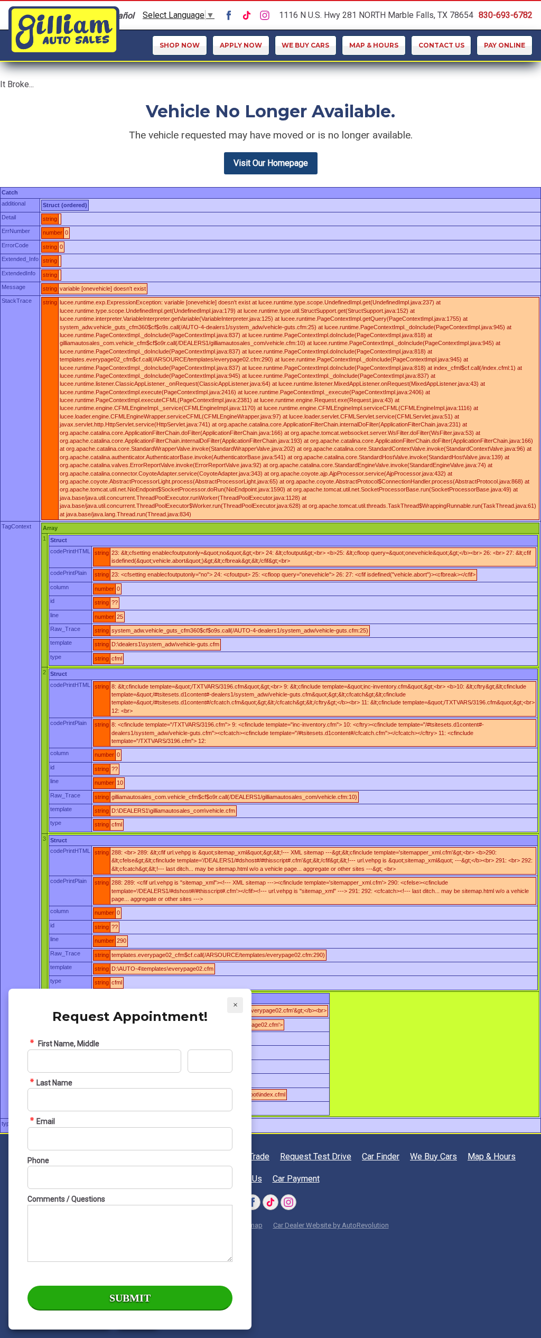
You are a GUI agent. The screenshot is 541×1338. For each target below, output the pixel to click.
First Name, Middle (67, 1043)
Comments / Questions (66, 1199)
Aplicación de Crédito (292, 113)
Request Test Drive (292, 156)
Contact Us (441, 45)
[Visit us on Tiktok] (247, 15)
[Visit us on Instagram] (265, 15)
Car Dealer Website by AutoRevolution (331, 1225)
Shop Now (180, 45)
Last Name (54, 1083)
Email (45, 1121)
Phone (38, 1160)
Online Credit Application (292, 88)
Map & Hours (373, 45)
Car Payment (296, 1179)
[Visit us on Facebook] (229, 15)
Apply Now (241, 45)
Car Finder (292, 178)
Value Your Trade (292, 135)
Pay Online (504, 45)
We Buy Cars (305, 45)
